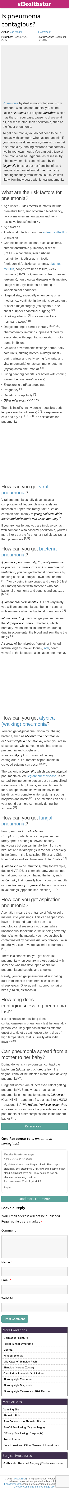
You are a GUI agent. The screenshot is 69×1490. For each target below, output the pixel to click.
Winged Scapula (13, 1355)
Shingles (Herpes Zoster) (18, 1367)
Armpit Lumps (11, 1439)
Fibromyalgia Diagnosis (17, 1385)
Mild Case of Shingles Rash (20, 1361)
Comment (8, 1230)
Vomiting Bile (11, 1409)
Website (7, 1298)
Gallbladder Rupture (15, 1337)
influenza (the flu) (55, 232)
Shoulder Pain (12, 1415)
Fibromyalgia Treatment (17, 1379)
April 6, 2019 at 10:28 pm (18, 1159)
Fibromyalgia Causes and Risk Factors (26, 1391)
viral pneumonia (24, 489)
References (33, 1126)
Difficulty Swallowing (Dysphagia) (23, 1433)
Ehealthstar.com (12, 1484)
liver (46, 648)
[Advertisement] (33, 72)
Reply (7, 1187)
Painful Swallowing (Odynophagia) (24, 1427)
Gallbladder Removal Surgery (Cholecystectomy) (33, 1463)
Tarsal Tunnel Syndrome (18, 1343)
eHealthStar (20, 1478)
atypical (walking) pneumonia (28, 721)
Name (6, 1262)
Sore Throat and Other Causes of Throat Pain (31, 1445)
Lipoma (7, 1349)
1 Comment (44, 31)
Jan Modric (16, 31)
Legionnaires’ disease (41, 776)
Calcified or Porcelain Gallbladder (23, 1373)
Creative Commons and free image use (34, 1486)
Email (6, 1280)
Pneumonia (10, 103)
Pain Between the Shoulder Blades (24, 1421)
